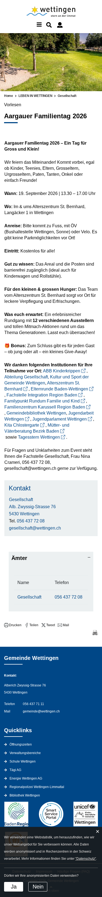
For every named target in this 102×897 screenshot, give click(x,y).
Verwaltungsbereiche (25, 753)
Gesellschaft (21, 499)
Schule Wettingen (23, 761)
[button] (12, 625)
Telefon (62, 582)
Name (23, 582)
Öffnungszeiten (21, 744)
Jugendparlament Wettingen (59, 419)
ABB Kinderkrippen (61, 371)
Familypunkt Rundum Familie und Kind (42, 401)
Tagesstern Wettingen (39, 437)
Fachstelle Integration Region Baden (42, 395)
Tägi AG (15, 770)
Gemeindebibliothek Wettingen (36, 413)
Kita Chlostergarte (21, 425)
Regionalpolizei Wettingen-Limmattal (37, 787)
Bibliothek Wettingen (25, 795)
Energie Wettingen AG (26, 778)
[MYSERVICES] (60, 25)
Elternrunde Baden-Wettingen (59, 389)
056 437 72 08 (31, 521)
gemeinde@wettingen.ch (41, 711)
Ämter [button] (19, 558)
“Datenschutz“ (85, 859)
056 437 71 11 (33, 704)
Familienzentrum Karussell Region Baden (44, 407)
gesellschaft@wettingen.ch (35, 528)
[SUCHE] (49, 25)
